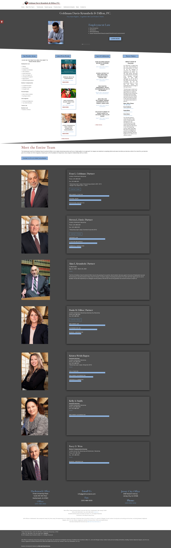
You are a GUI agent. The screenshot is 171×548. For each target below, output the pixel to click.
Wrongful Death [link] (25, 89)
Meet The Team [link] (30, 7)
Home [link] (22, 7)
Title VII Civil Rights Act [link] (27, 75)
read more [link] (66, 82)
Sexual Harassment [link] (26, 73)
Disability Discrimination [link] (27, 70)
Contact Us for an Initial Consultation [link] (34, 158)
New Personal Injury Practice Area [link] (68, 102)
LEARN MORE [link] (115, 39)
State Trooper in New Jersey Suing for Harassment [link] (69, 128)
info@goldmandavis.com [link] (87, 494)
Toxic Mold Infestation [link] (27, 102)
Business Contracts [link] (26, 109)
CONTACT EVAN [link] (75, 189)
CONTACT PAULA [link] (75, 320)
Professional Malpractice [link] (27, 101)
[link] (1, 22)
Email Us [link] (96, 512)
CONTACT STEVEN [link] (75, 234)
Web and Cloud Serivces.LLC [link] (94, 521)
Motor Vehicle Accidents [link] (27, 94)
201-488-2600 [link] (127, 105)
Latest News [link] (70, 80)
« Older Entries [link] (65, 138)
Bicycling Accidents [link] (26, 96)
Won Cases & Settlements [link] (104, 67)
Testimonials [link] (40, 7)
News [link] (77, 7)
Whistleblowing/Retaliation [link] (28, 80)
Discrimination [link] (25, 68)
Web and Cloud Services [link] (44, 546)
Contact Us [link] (83, 7)
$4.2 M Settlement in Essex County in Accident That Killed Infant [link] (102, 114)
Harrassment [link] (106, 92)
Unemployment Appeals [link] (27, 76)
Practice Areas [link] (57, 7)
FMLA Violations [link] (25, 71)
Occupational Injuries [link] (26, 85)
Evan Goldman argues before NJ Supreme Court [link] (102, 63)
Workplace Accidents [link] (26, 87)
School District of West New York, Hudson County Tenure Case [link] (102, 75)
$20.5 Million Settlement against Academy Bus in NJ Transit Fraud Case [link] (102, 101)
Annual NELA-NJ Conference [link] (68, 77)
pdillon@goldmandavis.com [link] (128, 111)
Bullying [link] (24, 66)
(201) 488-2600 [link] (40, 504)
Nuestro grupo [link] (48, 7)
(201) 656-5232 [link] (130, 503)
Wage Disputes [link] (25, 78)
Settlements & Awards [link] (69, 7)
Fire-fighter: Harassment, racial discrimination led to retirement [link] (102, 88)
